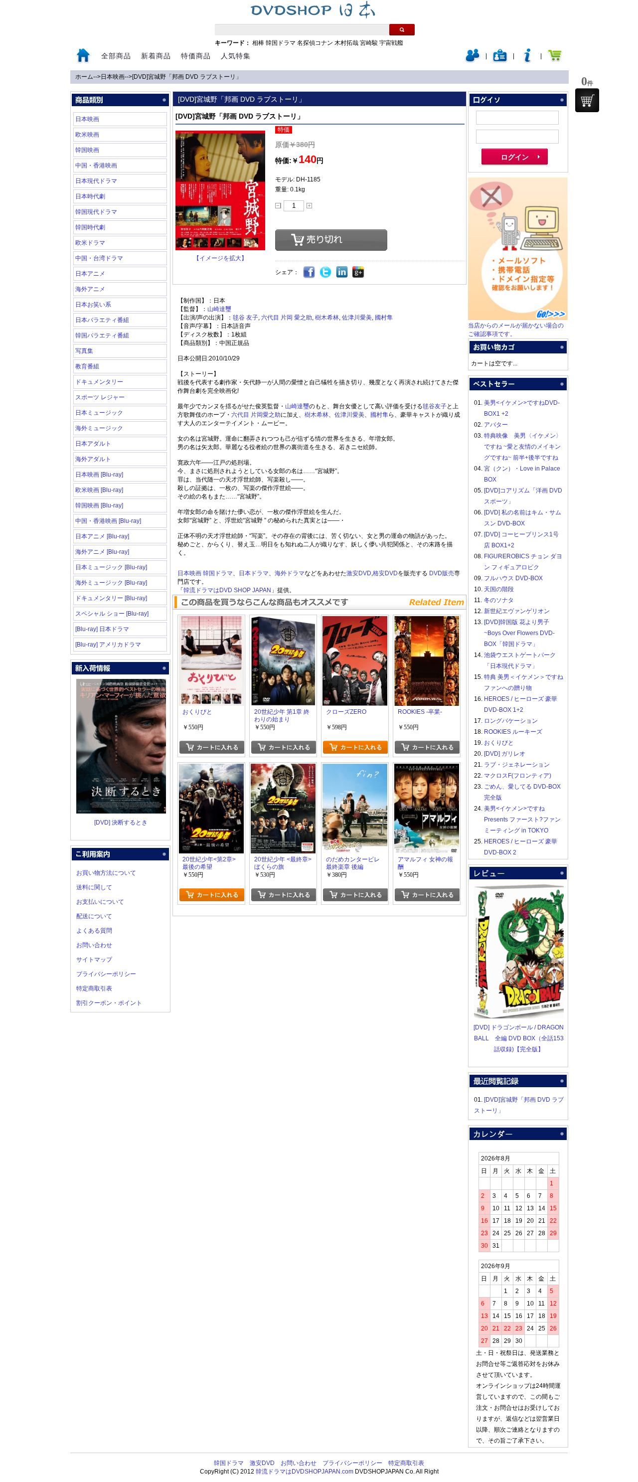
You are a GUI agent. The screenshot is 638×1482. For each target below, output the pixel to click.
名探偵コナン (315, 42)
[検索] (402, 29)
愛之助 (303, 317)
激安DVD (358, 573)
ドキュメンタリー (99, 381)
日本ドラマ (254, 573)
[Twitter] (325, 272)
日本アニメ (90, 273)
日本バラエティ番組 (102, 320)
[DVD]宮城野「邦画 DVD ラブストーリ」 (187, 76)
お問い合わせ (94, 945)
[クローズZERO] (354, 621)
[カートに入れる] (211, 747)
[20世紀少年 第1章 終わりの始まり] (283, 621)
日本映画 (113, 76)
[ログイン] (472, 61)
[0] (587, 100)
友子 (252, 317)
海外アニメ (90, 289)
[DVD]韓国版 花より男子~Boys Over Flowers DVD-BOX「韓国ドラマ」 (519, 633)
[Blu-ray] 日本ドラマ (102, 629)
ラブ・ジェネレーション (517, 764)
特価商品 (196, 56)
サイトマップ (94, 959)
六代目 (270, 317)
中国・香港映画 (96, 165)
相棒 (258, 42)
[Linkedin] (342, 272)
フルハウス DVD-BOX (513, 578)
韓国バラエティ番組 (102, 335)
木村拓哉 (346, 42)
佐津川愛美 (357, 317)
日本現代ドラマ (96, 180)
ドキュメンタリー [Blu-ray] (111, 598)
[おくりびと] (211, 621)
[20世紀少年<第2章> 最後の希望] (211, 769)
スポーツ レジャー (100, 397)
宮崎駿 (369, 42)
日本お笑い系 (93, 304)
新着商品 (156, 56)
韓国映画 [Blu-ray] (99, 505)
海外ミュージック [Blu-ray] (111, 582)
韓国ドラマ (281, 42)
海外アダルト (93, 459)
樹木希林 (327, 317)
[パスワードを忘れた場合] (527, 61)
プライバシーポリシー (106, 974)
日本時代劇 (90, 196)
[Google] (358, 272)
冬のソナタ (499, 600)
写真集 (84, 350)
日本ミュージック (99, 412)
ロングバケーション (511, 720)
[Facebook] (309, 272)
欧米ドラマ (90, 242)
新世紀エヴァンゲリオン (517, 611)
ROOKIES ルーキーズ (513, 731)
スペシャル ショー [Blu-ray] (112, 613)
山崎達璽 (219, 309)
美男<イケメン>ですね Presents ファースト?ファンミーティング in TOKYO (522, 819)
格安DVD (385, 573)
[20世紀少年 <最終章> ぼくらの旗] (283, 769)
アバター (496, 424)
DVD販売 (441, 573)
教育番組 (87, 366)
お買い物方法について (106, 872)
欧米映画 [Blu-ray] (99, 490)
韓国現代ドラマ (96, 211)
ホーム (84, 76)
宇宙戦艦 (391, 42)
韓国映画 (87, 150)
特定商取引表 (94, 988)
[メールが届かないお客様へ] (518, 318)
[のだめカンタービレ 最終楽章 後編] (354, 769)
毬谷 (239, 317)
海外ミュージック (99, 428)
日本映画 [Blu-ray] (99, 474)
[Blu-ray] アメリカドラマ (108, 644)
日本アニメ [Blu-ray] (102, 536)
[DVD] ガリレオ (504, 753)
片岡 (287, 317)
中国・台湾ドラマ (99, 258)
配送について (94, 916)
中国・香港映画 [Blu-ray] (108, 520)
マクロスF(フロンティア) (517, 775)
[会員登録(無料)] (500, 61)
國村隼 (384, 317)
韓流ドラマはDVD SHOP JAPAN (227, 590)
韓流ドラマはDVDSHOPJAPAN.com (304, 1471)
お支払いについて (100, 901)
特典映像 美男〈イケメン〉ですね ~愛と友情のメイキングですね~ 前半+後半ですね (523, 446)
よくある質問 (94, 930)
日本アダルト (93, 443)
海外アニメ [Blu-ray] (102, 551)
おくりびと (499, 742)
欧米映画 (87, 134)
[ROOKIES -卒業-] (426, 621)
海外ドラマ (290, 573)
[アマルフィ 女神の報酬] (426, 769)
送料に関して (94, 887)
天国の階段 (499, 589)
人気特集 (236, 56)
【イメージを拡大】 (220, 258)
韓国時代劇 (90, 227)
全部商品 (116, 56)
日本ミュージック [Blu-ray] (111, 567)
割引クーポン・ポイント (109, 1002)
